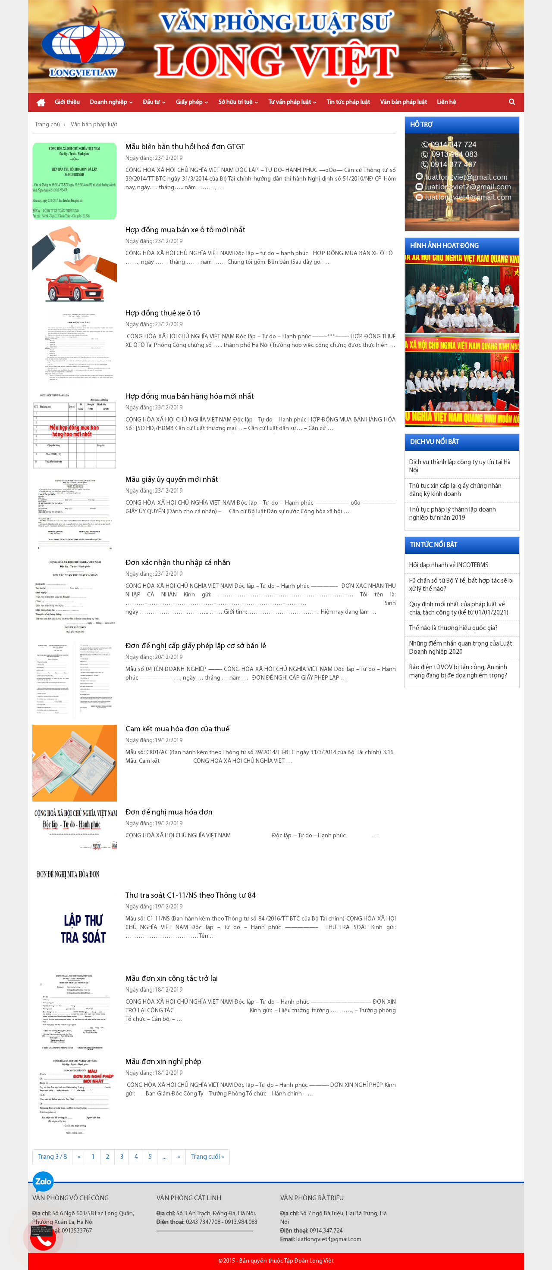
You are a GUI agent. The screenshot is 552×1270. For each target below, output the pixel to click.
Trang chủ (41, 102)
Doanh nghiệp (108, 102)
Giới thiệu (67, 102)
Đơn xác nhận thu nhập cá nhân (177, 563)
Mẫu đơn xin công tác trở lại (171, 979)
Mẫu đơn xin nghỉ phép (163, 1062)
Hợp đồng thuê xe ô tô (162, 314)
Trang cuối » (207, 1157)
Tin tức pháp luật (348, 102)
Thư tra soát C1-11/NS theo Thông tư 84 (190, 896)
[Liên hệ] (41, 1231)
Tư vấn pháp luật (290, 102)
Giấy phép (189, 102)
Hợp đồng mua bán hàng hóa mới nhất (189, 397)
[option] (462, 292)
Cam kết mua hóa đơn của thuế (177, 729)
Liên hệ (446, 102)
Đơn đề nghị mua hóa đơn (169, 813)
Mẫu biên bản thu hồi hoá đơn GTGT (185, 147)
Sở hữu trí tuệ (236, 102)
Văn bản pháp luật (403, 102)
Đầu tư (151, 102)
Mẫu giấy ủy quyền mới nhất (171, 480)
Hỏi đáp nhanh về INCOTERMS (449, 565)
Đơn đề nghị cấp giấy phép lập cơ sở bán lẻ (195, 646)
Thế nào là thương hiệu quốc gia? (453, 628)
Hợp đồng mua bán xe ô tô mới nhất (185, 230)
